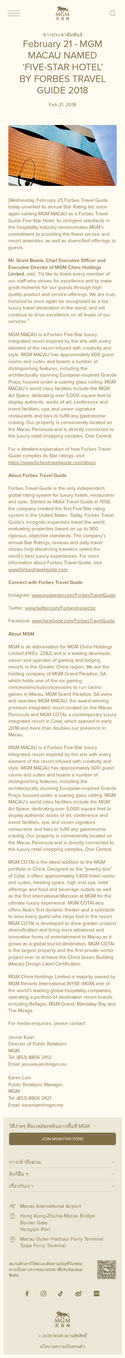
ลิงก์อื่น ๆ (18, 1173)
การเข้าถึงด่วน (25, 1162)
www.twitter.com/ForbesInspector (60, 607)
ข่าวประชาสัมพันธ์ (63, 34)
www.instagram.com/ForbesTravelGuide (74, 595)
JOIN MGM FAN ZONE (63, 1139)
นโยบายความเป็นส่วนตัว (62, 1346)
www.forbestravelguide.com (37, 569)
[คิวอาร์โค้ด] (106, 1269)
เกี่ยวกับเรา (21, 1185)
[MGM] (62, 13)
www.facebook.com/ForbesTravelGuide (73, 620)
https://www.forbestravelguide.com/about (51, 462)
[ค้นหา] (113, 13)
